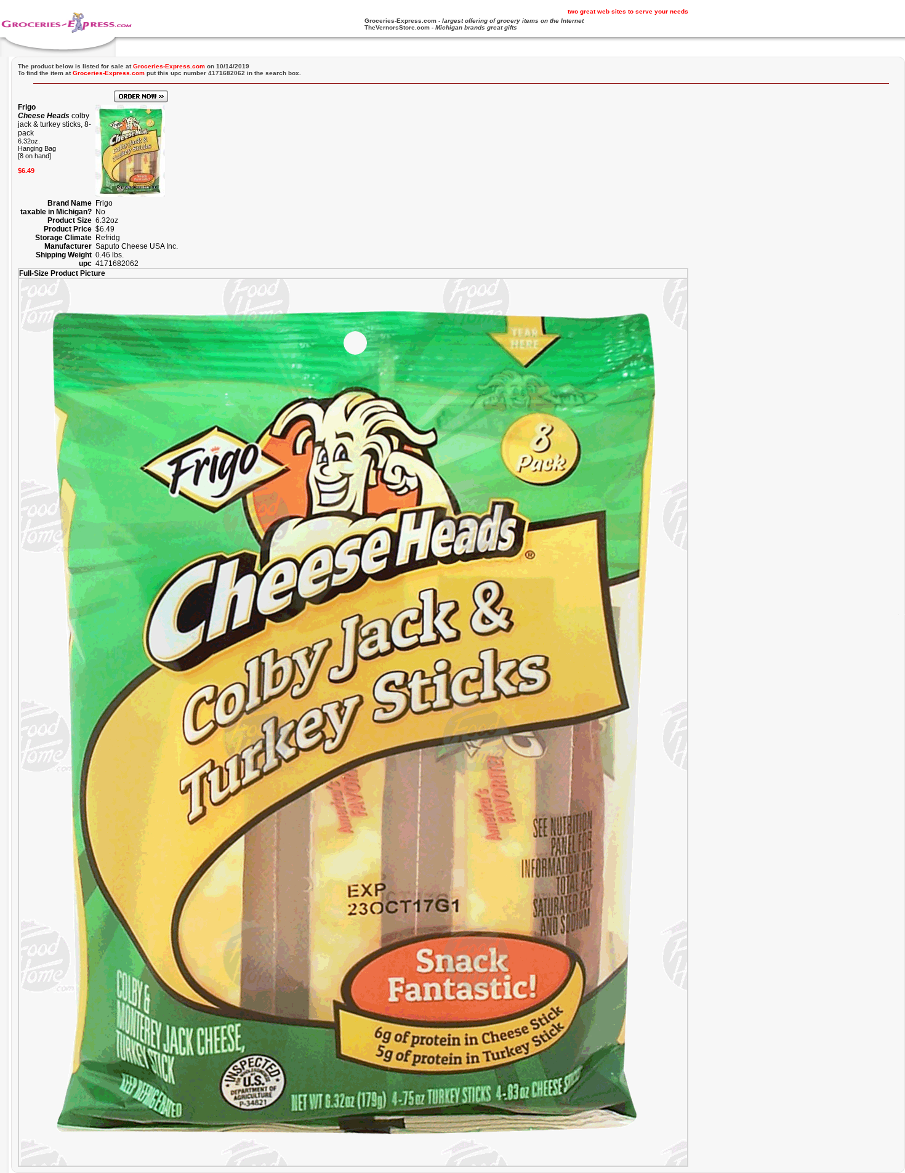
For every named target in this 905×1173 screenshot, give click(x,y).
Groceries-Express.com (400, 20)
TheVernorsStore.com (397, 27)
